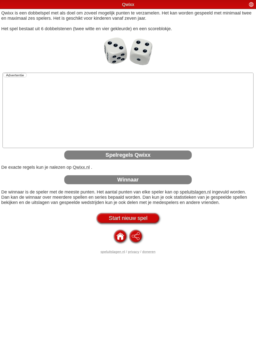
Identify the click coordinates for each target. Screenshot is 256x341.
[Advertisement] (128, 112)
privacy (133, 252)
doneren (149, 252)
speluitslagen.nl (195, 191)
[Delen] (135, 236)
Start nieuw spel (128, 218)
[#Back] (120, 236)
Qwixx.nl (81, 167)
